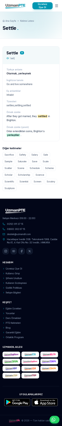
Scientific (9, 181)
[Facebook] (21, 251)
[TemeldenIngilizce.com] (30, 361)
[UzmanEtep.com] (11, 375)
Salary (34, 154)
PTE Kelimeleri (13, 322)
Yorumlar (10, 313)
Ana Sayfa (10, 20)
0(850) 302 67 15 (16, 229)
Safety (22, 154)
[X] (29, 251)
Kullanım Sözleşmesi (16, 283)
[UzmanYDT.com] (11, 368)
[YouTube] (13, 251)
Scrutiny (51, 181)
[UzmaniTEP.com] (30, 375)
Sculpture (10, 188)
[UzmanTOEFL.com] (49, 361)
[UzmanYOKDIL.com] (49, 368)
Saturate (22, 161)
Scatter (8, 168)
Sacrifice (9, 154)
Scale (46, 161)
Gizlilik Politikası (14, 287)
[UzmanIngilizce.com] (11, 354)
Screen (37, 181)
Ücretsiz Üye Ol (42, 6)
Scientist (24, 181)
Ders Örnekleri (13, 318)
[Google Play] (17, 402)
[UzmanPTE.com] (30, 354)
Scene (20, 168)
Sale (45, 154)
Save (34, 161)
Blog (8, 327)
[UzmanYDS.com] (30, 368)
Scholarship (24, 174)
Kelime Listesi (27, 20)
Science (40, 174)
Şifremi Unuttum (14, 278)
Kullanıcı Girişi (13, 273)
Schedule (35, 168)
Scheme (49, 168)
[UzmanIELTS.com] (49, 354)
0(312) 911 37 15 (15, 224)
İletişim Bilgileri (13, 292)
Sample (8, 161)
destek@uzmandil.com (19, 234)
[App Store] (45, 402)
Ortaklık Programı (15, 337)
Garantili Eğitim (13, 332)
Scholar (9, 174)
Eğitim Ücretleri (13, 308)
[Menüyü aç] (56, 5)
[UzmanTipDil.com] (11, 361)
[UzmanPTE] (16, 6)
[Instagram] (6, 251)
